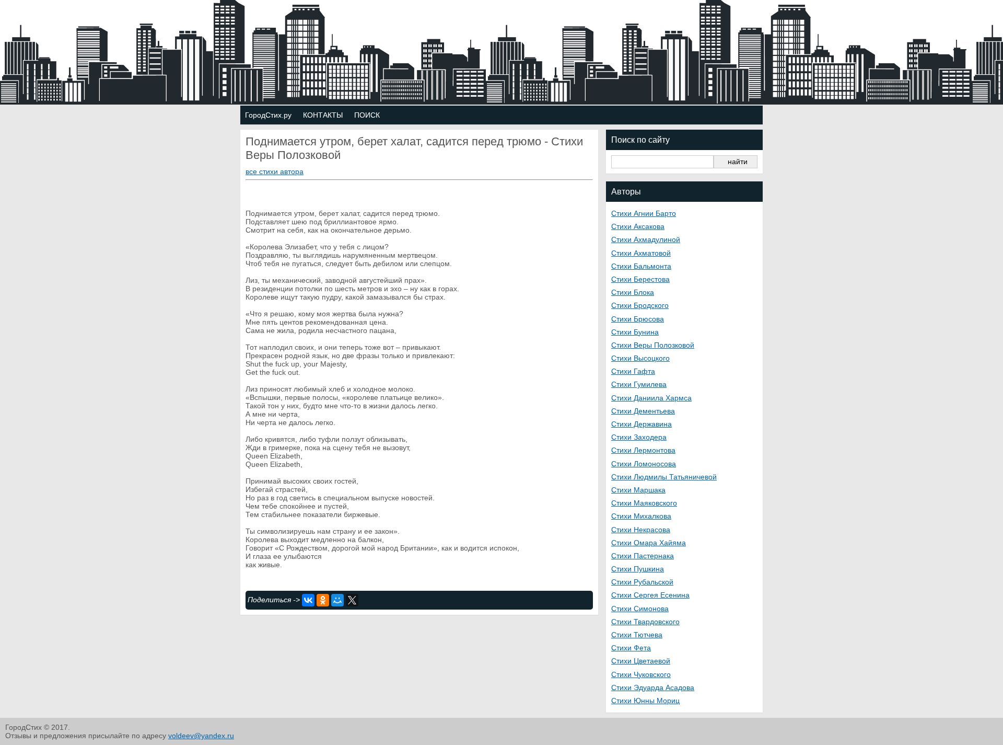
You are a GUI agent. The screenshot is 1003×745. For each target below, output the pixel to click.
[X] (352, 600)
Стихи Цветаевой (640, 661)
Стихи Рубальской (642, 582)
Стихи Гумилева (639, 384)
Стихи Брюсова (637, 319)
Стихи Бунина (635, 332)
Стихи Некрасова (640, 529)
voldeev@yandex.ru (201, 735)
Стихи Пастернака (642, 556)
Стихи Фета (631, 648)
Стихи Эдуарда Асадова (652, 687)
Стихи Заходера (639, 437)
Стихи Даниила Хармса (651, 398)
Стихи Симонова (640, 608)
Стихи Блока (632, 292)
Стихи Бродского (640, 305)
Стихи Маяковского (644, 503)
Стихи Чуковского (641, 674)
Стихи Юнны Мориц (645, 700)
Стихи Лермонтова (643, 450)
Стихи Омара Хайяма (648, 542)
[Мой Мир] (337, 600)
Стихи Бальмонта (641, 266)
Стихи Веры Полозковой (652, 345)
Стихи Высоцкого (640, 358)
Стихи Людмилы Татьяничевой (664, 477)
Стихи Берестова (640, 279)
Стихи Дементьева (643, 411)
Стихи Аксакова (637, 226)
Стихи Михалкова (641, 516)
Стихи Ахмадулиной (645, 239)
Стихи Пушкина (637, 569)
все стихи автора (275, 171)
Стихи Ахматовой (641, 253)
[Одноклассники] (323, 600)
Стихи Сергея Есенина (650, 595)
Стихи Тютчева (636, 635)
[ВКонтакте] (308, 600)
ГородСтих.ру (268, 115)
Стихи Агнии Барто (643, 213)
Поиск (367, 115)
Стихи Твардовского (645, 621)
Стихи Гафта (633, 371)
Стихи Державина (641, 424)
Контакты (323, 115)
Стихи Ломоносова (643, 464)
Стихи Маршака (638, 490)
